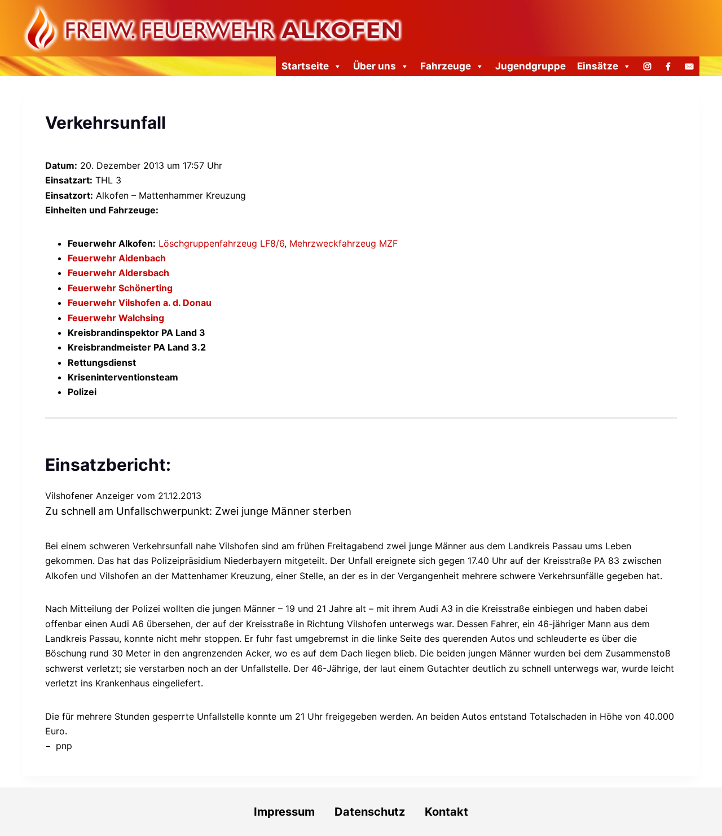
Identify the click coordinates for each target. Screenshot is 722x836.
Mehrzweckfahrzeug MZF (343, 243)
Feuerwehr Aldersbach (118, 272)
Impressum (284, 812)
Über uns (374, 66)
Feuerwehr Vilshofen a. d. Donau (140, 302)
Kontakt (446, 812)
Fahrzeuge (445, 66)
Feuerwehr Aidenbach (117, 258)
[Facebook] (668, 66)
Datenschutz (379, 812)
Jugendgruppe (530, 66)
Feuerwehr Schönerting (120, 288)
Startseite (305, 66)
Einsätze (597, 66)
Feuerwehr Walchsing (116, 317)
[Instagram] (647, 66)
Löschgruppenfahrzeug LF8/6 (221, 243)
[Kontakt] (689, 66)
